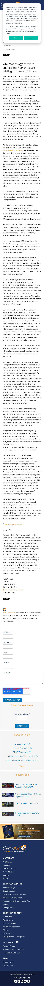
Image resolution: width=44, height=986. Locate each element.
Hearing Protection (22, 748)
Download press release (13, 524)
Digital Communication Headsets (22, 756)
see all (22, 766)
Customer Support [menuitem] (10, 868)
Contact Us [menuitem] (7, 862)
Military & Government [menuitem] (11, 927)
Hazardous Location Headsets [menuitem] (14, 894)
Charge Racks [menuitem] (8, 908)
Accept (16, 38)
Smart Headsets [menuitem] (9, 891)
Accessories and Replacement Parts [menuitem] (16, 901)
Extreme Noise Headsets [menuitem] (12, 898)
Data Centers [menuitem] (8, 920)
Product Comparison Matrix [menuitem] (13, 949)
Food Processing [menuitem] (9, 923)
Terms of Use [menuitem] (8, 965)
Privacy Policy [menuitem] (8, 962)
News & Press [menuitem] (8, 872)
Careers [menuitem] (6, 875)
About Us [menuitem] (6, 865)
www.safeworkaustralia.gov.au (13, 150)
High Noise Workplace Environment (22, 760)
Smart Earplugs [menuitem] (9, 888)
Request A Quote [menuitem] (9, 946)
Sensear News (9, 50)
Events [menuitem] (5, 878)
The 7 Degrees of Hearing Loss (27, 803)
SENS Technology (22, 752)
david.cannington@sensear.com (13, 590)
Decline (31, 38)
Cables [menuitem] (5, 904)
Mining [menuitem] (5, 930)
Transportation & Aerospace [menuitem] (13, 937)
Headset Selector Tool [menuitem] (11, 953)
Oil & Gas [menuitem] (6, 933)
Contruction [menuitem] (7, 917)
